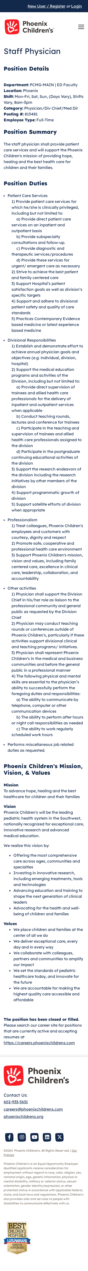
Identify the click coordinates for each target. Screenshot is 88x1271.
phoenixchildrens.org (23, 1116)
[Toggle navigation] (81, 27)
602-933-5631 (16, 1101)
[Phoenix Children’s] (29, 27)
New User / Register (46, 6)
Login (76, 6)
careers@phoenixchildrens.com (33, 1109)
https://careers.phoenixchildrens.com (39, 1042)
